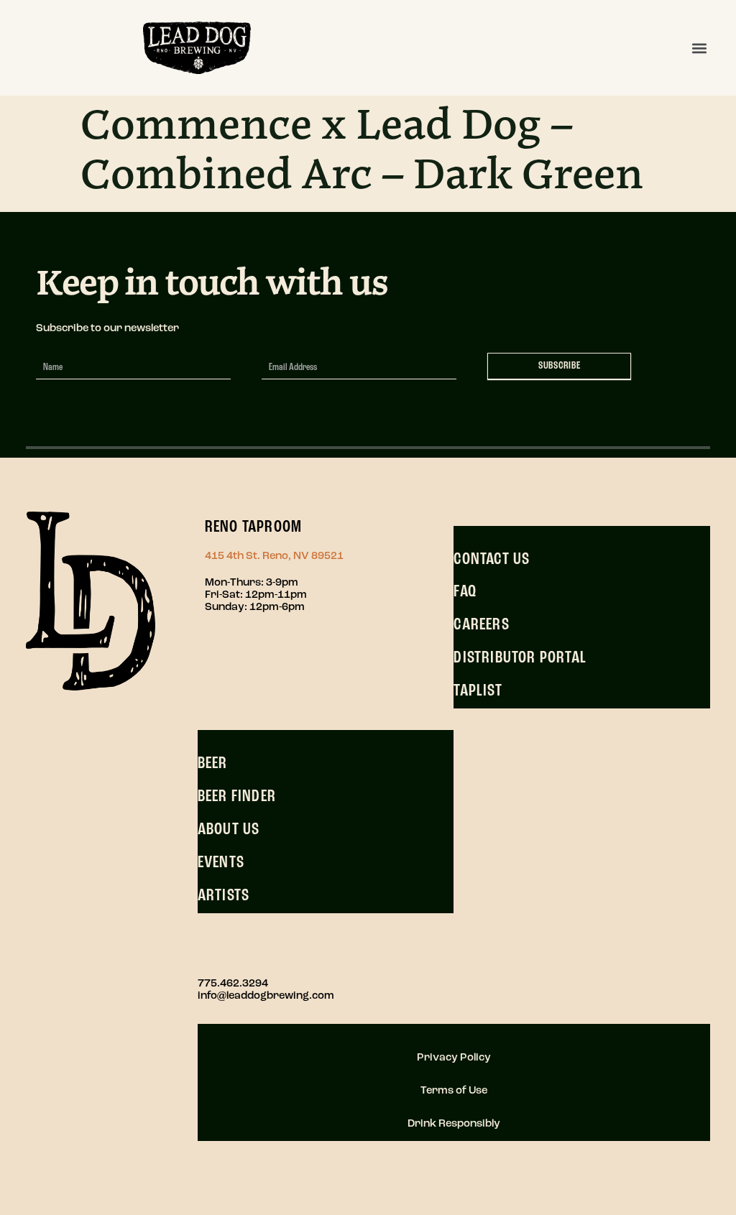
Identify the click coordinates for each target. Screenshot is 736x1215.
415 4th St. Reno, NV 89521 (274, 556)
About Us (229, 830)
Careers (481, 625)
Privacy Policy (454, 1058)
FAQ (465, 592)
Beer (213, 763)
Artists (223, 896)
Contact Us (492, 559)
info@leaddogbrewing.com (266, 996)
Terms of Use (453, 1091)
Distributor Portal (520, 658)
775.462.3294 (233, 984)
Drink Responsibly (454, 1124)
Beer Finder (237, 796)
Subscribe (559, 366)
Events (221, 863)
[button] (699, 48)
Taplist (478, 691)
